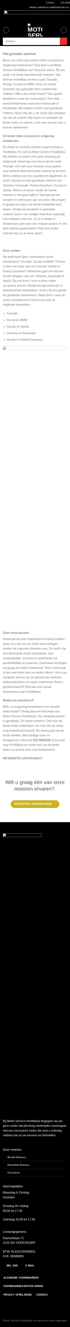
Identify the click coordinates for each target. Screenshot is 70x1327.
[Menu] (6, 30)
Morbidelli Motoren (18, 1164)
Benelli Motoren (16, 1157)
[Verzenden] (63, 41)
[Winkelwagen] (64, 30)
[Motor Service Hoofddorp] (35, 30)
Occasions (13, 1172)
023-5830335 (42, 740)
